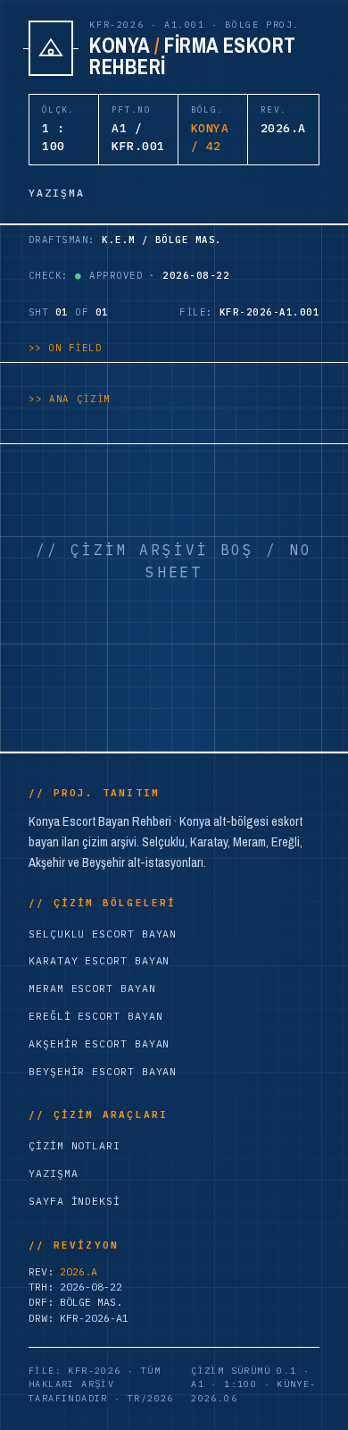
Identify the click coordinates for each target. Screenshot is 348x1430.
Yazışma (53, 1173)
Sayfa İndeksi (74, 1200)
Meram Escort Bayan (92, 988)
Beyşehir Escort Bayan (103, 1071)
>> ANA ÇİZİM (70, 398)
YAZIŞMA (57, 192)
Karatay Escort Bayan (99, 960)
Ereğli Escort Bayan (95, 1015)
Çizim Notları (74, 1145)
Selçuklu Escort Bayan (103, 933)
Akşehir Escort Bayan (99, 1043)
